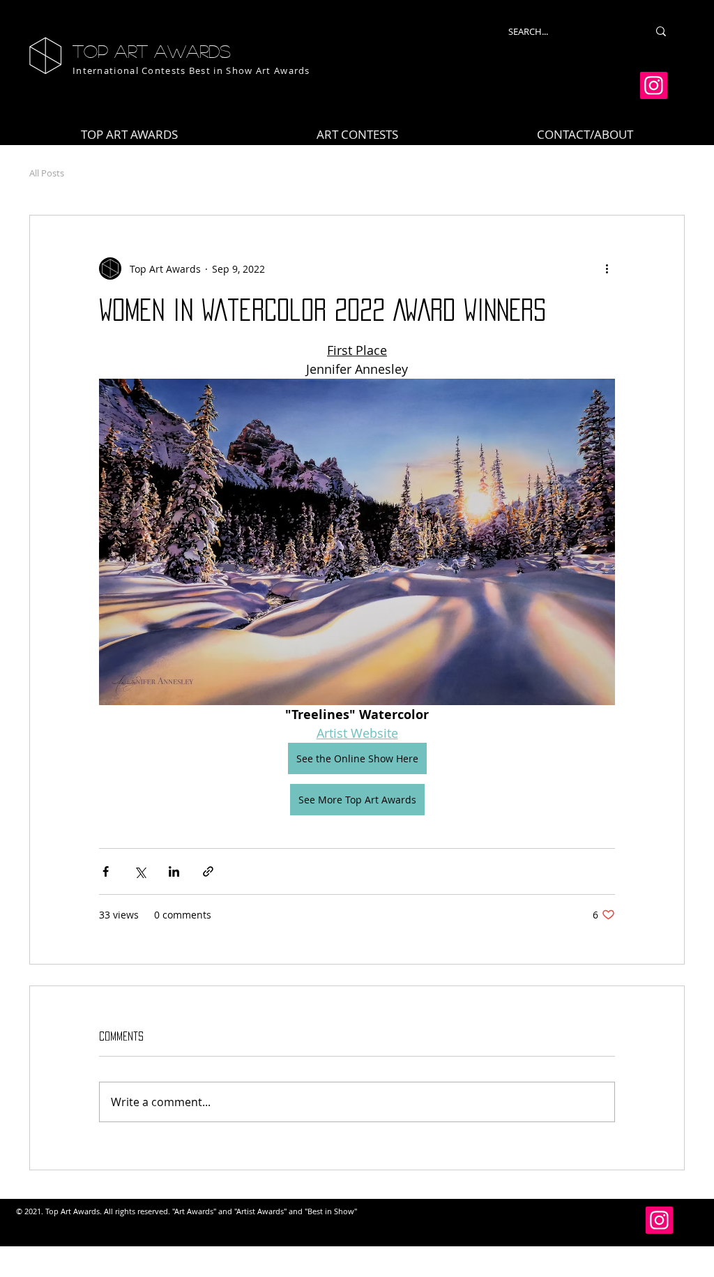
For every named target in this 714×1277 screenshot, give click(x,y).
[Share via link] (208, 871)
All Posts (46, 173)
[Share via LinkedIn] (174, 871)
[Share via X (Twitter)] (139, 871)
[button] (357, 134)
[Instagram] (653, 85)
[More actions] (606, 268)
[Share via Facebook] (105, 871)
